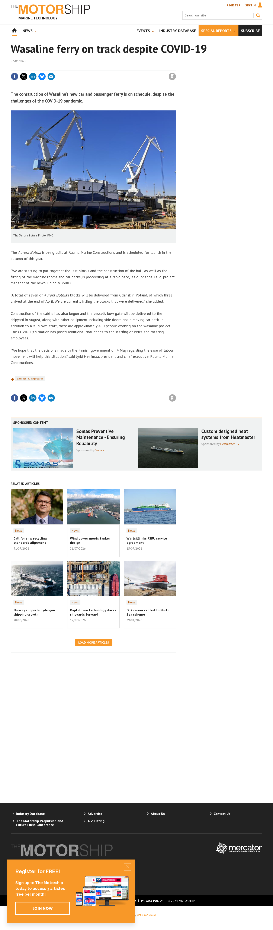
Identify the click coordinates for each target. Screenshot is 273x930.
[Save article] (172, 76)
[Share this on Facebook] (14, 76)
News (18, 530)
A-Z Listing (96, 821)
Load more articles (93, 642)
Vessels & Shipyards (30, 379)
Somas (99, 450)
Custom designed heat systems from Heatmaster (228, 434)
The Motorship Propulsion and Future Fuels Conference (39, 823)
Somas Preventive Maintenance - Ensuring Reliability (100, 437)
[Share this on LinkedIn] (33, 76)
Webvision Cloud (146, 915)
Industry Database (30, 813)
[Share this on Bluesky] (42, 76)
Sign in (122, 68)
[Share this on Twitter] (24, 76)
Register (233, 5)
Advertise (95, 813)
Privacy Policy (152, 901)
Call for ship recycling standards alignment (30, 540)
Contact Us (222, 813)
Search (258, 15)
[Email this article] (51, 76)
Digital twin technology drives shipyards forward (93, 612)
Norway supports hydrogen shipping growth (34, 612)
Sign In (250, 5)
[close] (176, 68)
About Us (158, 813)
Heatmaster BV (229, 444)
